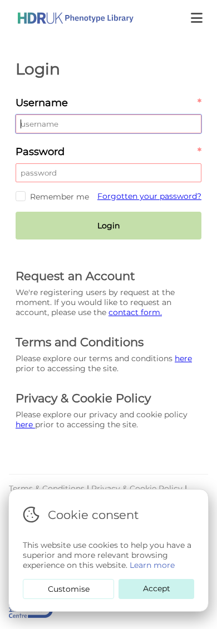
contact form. (135, 312)
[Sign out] (67, 18)
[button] (198, 18)
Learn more (152, 565)
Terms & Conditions (48, 488)
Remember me (59, 197)
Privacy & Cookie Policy (138, 488)
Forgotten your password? (149, 196)
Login (108, 226)
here (183, 358)
